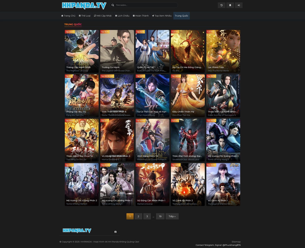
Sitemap (236, 241)
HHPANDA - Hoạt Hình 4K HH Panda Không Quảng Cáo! (84, 6)
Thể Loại (86, 15)
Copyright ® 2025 (100, 241)
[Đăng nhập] (239, 5)
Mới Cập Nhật (104, 15)
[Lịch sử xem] (221, 5)
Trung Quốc (181, 15)
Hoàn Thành (142, 15)
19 (160, 216)
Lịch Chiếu (123, 15)
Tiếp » (172, 216)
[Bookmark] (230, 5)
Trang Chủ (69, 15)
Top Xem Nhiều (163, 15)
